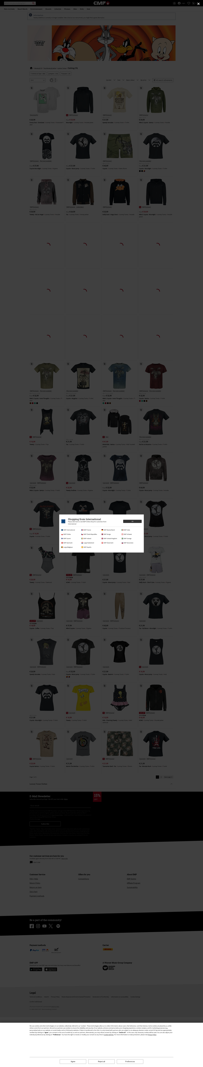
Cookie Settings (109, 1035)
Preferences (130, 1061)
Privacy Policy (152, 1035)
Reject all (101, 1061)
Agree (73, 1061)
